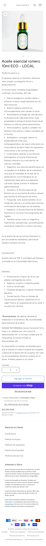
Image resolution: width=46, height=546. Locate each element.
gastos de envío (22, 412)
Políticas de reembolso (15, 445)
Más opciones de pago (23, 391)
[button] (5, 5)
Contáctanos (10, 434)
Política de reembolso (18, 532)
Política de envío (33, 536)
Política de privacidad (14, 450)
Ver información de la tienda (16, 404)
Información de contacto (34, 539)
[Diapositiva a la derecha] (28, 56)
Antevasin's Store (20, 529)
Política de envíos (12, 439)
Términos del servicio (14, 456)
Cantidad (5, 365)
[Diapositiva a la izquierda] (17, 56)
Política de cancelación (14, 539)
